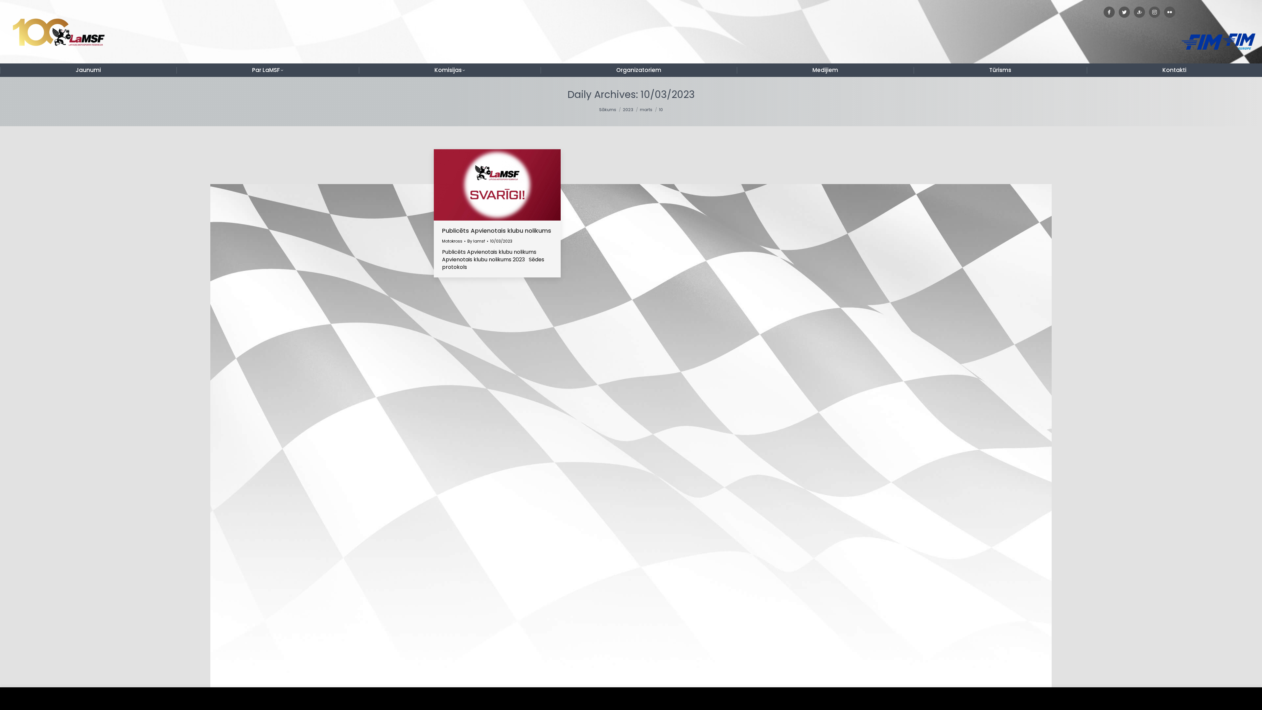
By (476, 241)
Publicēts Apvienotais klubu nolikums (496, 230)
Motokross (452, 241)
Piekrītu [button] (1242, 699)
